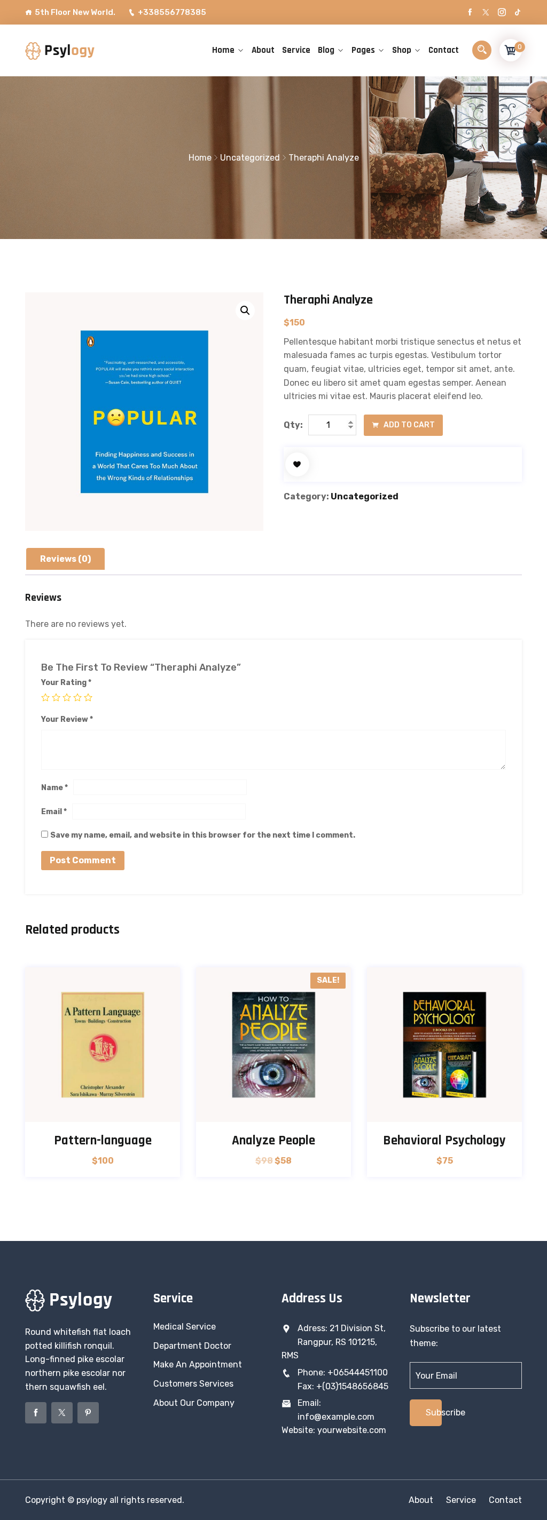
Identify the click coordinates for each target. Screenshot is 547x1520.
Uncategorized (250, 158)
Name (54, 787)
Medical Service (184, 1327)
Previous (23, 1077)
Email (54, 811)
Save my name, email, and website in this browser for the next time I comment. (202, 835)
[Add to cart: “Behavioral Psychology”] (445, 1110)
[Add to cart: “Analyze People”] (274, 1110)
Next (523, 1077)
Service (296, 50)
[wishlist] (297, 464)
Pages (363, 50)
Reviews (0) (65, 559)
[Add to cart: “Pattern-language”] (103, 1110)
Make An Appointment (197, 1364)
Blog (326, 50)
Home (223, 50)
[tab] (65, 559)
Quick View (130, 1110)
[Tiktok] (518, 12)
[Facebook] (470, 12)
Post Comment (83, 860)
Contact (443, 50)
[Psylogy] (60, 50)
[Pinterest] (88, 1412)
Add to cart (408, 424)
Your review (67, 719)
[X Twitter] (486, 12)
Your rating (66, 682)
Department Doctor (192, 1346)
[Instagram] (502, 12)
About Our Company (194, 1403)
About (263, 50)
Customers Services (193, 1384)
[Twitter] (62, 1412)
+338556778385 (172, 12)
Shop (401, 50)
